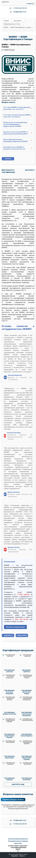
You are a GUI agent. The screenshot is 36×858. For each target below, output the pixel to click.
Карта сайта (18, 843)
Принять (22, 855)
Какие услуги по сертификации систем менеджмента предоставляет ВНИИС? (17, 124)
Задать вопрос (22, 635)
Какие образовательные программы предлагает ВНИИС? (17, 140)
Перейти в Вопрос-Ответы (13, 799)
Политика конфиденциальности (18, 838)
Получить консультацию (15, 627)
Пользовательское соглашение (18, 841)
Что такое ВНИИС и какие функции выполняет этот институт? (17, 108)
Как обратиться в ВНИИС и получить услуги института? (17, 148)
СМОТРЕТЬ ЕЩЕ (18, 784)
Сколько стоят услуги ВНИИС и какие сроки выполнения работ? (17, 133)
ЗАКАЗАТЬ (8, 158)
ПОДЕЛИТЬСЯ (8, 635)
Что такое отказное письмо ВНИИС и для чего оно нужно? (17, 116)
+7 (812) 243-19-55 (20, 8)
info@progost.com (19, 12)
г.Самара (29, 3)
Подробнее (14, 855)
